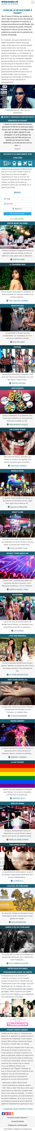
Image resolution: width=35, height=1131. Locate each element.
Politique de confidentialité (17, 1125)
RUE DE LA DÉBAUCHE (18, 507)
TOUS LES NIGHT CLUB (18, 548)
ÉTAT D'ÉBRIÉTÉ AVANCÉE (18, 963)
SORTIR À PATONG (19, 383)
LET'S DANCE (19, 631)
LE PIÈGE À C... (18, 881)
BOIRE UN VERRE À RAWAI (18, 839)
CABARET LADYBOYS (18, 757)
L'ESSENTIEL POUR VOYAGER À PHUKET (18, 1109)
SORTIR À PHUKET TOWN (18, 589)
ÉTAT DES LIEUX (19, 342)
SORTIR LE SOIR (18, 259)
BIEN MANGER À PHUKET (18, 424)
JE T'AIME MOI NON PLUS (18, 674)
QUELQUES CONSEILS (18, 466)
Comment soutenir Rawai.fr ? (17, 1117)
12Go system (19, 219)
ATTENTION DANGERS (18, 716)
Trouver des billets (18, 213)
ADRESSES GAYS (18, 798)
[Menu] (33, 2)
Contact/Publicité (17, 1121)
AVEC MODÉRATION (18, 922)
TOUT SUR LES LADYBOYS (18, 300)
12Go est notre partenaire (10, 169)
